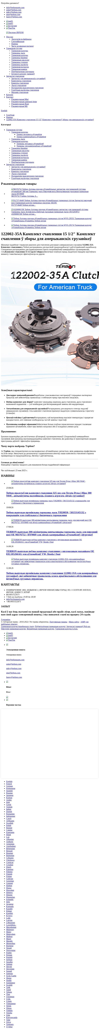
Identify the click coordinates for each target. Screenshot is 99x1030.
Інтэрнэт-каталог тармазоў (23, 74)
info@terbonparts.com (15, 7)
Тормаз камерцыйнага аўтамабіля (31, 137)
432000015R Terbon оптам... (23, 214)
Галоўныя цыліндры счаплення (25, 90)
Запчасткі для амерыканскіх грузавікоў (28, 78)
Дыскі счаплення (18, 85)
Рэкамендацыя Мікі (19, 99)
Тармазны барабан (19, 58)
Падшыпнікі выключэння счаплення (27, 88)
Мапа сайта (74, 622)
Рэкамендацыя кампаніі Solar (24, 102)
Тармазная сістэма (14, 48)
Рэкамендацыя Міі (19, 106)
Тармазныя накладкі (20, 60)
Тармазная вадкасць (20, 67)
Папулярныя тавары (58, 622)
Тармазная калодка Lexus (66, 629)
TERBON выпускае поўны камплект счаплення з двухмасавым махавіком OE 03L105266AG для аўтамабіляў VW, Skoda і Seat (50, 552)
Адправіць (5, 619)
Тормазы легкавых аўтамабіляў (30, 144)
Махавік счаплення (19, 92)
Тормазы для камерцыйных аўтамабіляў (34, 146)
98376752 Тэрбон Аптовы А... (24, 196)
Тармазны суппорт (19, 62)
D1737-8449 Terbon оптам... (23, 205)
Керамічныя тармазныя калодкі (40, 629)
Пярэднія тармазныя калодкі (13, 629)
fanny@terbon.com (14, 17)
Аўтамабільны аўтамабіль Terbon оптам (28, 221)
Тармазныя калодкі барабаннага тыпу (17, 626)
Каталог (9, 95)
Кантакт (9, 97)
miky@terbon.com (13, 12)
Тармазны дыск (18, 53)
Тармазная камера (19, 69)
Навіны (14, 44)
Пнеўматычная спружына (22, 71)
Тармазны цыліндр (19, 64)
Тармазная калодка (19, 51)
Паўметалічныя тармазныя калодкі (50, 626)
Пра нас (9, 37)
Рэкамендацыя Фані (20, 104)
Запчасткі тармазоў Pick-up (78, 626)
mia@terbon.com (13, 14)
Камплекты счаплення (21, 81)
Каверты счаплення (20, 83)
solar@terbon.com (13, 10)
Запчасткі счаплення (15, 76)
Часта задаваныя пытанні (22, 46)
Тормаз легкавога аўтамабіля (29, 134)
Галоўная (10, 115)
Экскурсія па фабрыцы (21, 39)
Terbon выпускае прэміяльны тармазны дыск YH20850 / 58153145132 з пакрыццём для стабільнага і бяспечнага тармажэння (46, 514)
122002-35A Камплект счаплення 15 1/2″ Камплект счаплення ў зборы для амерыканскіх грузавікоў (50, 120)
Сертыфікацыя (17, 41)
